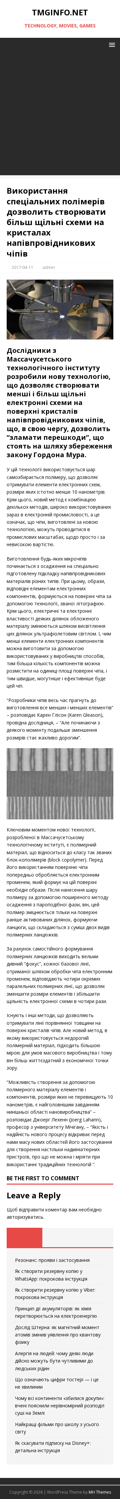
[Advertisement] (60, 115)
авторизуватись (25, 1217)
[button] (110, 44)
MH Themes (100, 1492)
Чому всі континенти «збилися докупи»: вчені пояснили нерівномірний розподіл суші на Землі (59, 1405)
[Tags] (60, 1237)
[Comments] (95, 1237)
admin (48, 267)
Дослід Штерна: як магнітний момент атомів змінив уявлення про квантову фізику (58, 1334)
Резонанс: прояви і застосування (52, 1260)
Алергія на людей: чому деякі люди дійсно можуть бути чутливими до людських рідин (54, 1361)
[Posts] (24, 1237)
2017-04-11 (22, 267)
